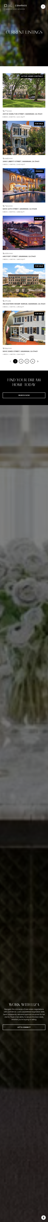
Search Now (24, 395)
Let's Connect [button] (24, 1027)
